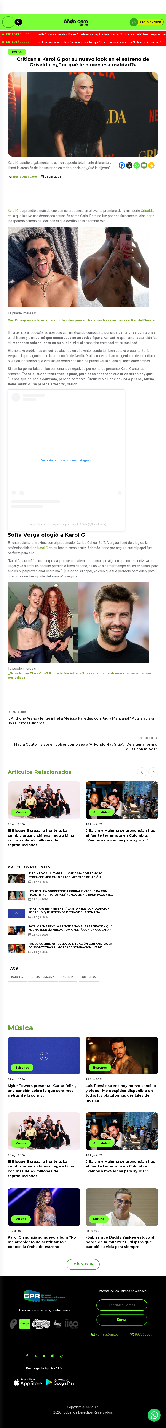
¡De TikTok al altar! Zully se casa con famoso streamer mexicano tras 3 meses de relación (65, 875)
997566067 (143, 1334)
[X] (129, 165)
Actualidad (101, 812)
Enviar (122, 1320)
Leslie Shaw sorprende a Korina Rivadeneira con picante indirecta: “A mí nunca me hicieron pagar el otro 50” (69, 894)
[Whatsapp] (136, 165)
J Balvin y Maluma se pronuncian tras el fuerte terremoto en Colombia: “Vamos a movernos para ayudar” (120, 835)
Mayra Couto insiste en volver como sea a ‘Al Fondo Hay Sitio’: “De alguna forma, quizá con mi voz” (85, 746)
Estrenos (22, 1067)
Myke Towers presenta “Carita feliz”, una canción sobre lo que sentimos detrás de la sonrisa (69, 910)
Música (17, 52)
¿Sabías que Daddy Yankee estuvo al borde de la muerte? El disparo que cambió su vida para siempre (120, 1242)
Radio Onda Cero (25, 176)
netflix (68, 977)
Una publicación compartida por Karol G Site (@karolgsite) (66, 524)
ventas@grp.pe (107, 1334)
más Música (83, 1264)
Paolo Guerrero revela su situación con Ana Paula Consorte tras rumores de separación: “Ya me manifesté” (70, 947)
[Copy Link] (151, 165)
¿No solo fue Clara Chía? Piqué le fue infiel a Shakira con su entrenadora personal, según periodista (82, 675)
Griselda (147, 211)
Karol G (13, 211)
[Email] (144, 165)
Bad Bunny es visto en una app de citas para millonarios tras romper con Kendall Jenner (82, 320)
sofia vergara (43, 977)
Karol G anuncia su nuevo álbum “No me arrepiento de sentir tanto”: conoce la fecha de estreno (42, 1242)
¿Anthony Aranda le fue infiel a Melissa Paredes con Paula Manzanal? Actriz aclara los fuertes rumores (81, 720)
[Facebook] (122, 165)
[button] (142, 772)
